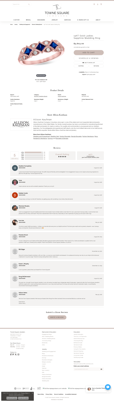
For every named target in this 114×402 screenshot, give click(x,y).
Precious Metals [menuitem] (78, 347)
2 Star (22, 157)
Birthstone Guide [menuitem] (78, 342)
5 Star (22, 152)
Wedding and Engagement (24, 24)
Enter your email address (81, 366)
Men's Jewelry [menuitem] (45, 370)
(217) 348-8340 (41, 81)
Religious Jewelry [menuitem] (46, 362)
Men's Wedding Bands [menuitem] (47, 336)
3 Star (22, 155)
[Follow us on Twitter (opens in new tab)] (16, 355)
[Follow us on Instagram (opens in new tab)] (18, 355)
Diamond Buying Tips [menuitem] (79, 338)
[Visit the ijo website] (26, 388)
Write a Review (57, 317)
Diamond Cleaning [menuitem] (78, 351)
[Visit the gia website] (17, 388)
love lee (21, 220)
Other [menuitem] (43, 344)
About (98, 20)
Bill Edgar (22, 249)
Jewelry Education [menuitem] (78, 334)
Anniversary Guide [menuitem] (78, 355)
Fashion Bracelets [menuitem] (46, 378)
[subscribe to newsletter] (101, 369)
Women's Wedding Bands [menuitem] (48, 338)
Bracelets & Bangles (62, 138)
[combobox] (19, 4)
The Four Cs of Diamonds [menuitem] (80, 336)
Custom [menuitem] (44, 364)
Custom (16, 20)
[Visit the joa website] (32, 388)
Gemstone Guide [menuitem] (78, 344)
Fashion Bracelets (65, 136)
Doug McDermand (24, 276)
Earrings (50, 138)
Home (11, 24)
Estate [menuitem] (43, 366)
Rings (96, 136)
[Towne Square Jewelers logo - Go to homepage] (57, 10)
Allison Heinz (23, 292)
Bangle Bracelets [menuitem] (46, 376)
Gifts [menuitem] (43, 372)
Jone (20, 180)
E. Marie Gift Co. (83, 20)
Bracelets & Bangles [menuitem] (47, 359)
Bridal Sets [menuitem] (44, 342)
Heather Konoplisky (25, 166)
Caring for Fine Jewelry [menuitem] (80, 349)
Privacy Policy (49, 394)
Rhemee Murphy (24, 206)
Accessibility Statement (71, 394)
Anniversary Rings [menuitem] (46, 340)
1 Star (22, 159)
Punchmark (60, 399)
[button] (98, 4)
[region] (41, 52)
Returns (96, 66)
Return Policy (41, 394)
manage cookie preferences (16, 394)
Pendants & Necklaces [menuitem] (47, 355)
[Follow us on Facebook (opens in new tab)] (11, 355)
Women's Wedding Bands (37, 24)
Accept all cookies (23, 398)
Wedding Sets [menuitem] (45, 380)
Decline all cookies (12, 398)
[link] (94, 4)
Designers (41, 20)
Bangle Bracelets (76, 136)
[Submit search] (29, 4)
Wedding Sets (54, 136)
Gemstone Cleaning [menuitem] (79, 353)
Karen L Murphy (24, 264)
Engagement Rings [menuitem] (47, 334)
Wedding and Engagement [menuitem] (49, 351)
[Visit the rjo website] (39, 388)
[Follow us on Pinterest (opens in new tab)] (13, 355)
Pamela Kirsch (23, 235)
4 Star (22, 154)
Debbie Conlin (23, 193)
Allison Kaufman (62, 96)
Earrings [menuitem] (44, 357)
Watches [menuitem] (44, 368)
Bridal (28, 20)
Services (67, 20)
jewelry (16, 24)
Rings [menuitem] (43, 353)
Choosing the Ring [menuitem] (78, 340)
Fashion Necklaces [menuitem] (46, 374)
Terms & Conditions (58, 394)
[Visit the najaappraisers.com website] (55, 389)
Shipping (81, 66)
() (44, 152)
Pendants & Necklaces (40, 138)
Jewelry (55, 20)
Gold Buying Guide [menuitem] (78, 357)
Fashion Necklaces (88, 136)
